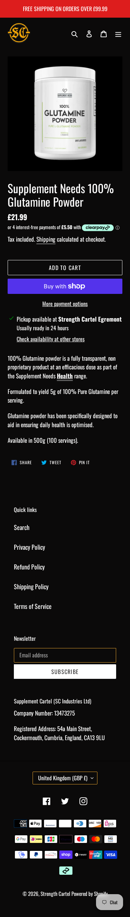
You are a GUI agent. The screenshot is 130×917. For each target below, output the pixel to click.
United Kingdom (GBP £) (62, 778)
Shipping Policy (31, 586)
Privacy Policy (29, 546)
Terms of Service (33, 606)
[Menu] (118, 33)
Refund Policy (29, 566)
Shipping (45, 239)
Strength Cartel (55, 893)
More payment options (65, 303)
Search (21, 527)
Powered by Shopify (89, 893)
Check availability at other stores (51, 339)
